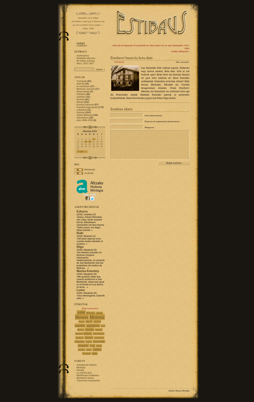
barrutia (90, 329)
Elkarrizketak (83, 91)
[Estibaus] (152, 40)
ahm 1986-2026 (85, 120)
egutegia (79, 337)
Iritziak (80, 102)
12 (86, 142)
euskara (81, 43)
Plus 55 (89, 321)
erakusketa (79, 341)
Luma (81, 290)
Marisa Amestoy (88, 271)
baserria (98, 329)
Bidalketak (89, 169)
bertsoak (79, 333)
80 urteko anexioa (86, 61)
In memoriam (83, 86)
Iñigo (80, 246)
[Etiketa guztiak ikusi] (90, 308)
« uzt (80, 151)
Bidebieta (91, 313)
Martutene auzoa (85, 378)
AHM (81, 312)
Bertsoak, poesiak (86, 89)
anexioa (97, 321)
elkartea (89, 337)
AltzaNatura (83, 117)
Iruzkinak (89, 173)
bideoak (87, 333)
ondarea (97, 349)
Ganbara (81, 97)
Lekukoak (81, 110)
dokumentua (98, 333)
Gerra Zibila (99, 341)
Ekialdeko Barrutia (86, 58)
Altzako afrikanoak (179, 51)
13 (90, 142)
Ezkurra (82, 211)
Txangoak (82, 81)
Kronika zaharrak (85, 104)
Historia (97, 317)
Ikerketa (81, 99)
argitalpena (93, 325)
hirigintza (83, 345)
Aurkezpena (83, 55)
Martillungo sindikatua (88, 375)
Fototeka (81, 94)
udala (94, 353)
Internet (80, 83)
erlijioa (89, 341)
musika (81, 349)
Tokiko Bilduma (84, 115)
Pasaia (81, 321)
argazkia (80, 325)
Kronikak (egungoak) (87, 107)
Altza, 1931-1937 (85, 63)
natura (88, 349)
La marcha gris (84, 372)
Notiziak (119, 62)
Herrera (81, 317)
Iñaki (80, 233)
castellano (82, 45)
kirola (99, 345)
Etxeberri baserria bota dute (131, 57)
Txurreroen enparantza (88, 380)
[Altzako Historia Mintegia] (89, 195)
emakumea (99, 337)
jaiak (92, 345)
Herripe (80, 370)
